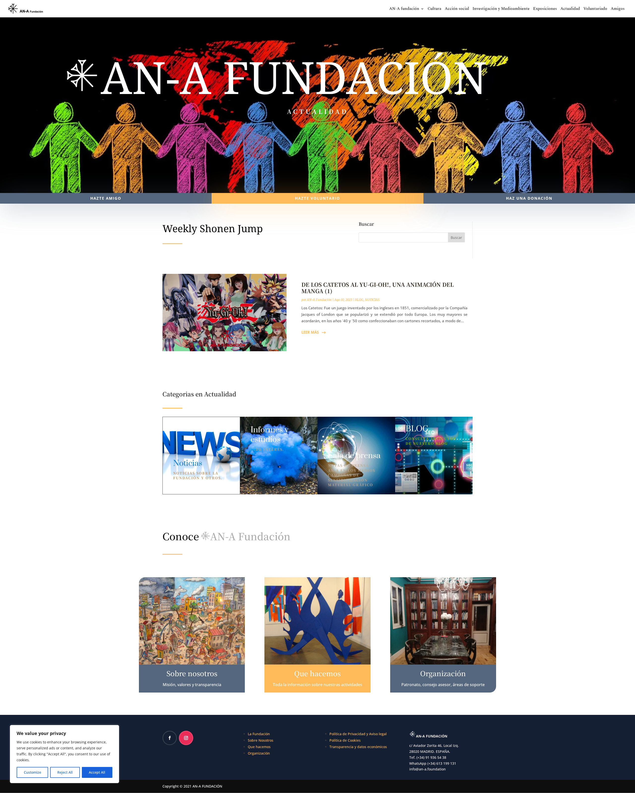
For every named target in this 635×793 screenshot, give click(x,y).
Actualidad (570, 9)
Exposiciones (545, 9)
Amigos (618, 9)
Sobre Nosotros (260, 740)
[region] (64, 754)
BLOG (359, 300)
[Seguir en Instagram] (186, 738)
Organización (259, 753)
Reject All (65, 772)
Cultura (434, 9)
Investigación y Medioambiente (501, 9)
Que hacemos (259, 746)
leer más (310, 332)
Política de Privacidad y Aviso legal (358, 733)
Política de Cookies (345, 740)
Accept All (97, 772)
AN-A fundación (404, 9)
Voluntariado (595, 9)
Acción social (457, 9)
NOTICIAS (372, 300)
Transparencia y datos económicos (358, 746)
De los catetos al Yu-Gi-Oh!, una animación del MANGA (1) (377, 288)
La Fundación (259, 733)
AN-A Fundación (319, 300)
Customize (32, 772)
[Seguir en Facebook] (169, 738)
